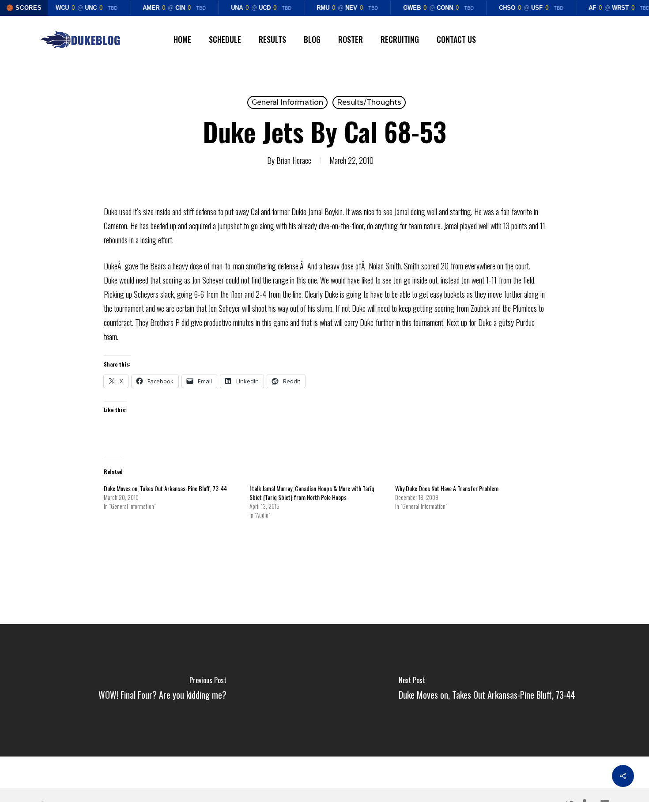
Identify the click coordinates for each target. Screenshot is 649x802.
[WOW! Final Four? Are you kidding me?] (162, 690)
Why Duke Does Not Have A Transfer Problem (446, 488)
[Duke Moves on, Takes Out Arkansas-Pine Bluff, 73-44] (486, 690)
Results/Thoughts (369, 102)
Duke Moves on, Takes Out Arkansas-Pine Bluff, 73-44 (165, 488)
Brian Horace (293, 160)
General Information (287, 102)
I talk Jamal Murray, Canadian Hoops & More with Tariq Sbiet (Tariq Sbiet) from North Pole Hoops (311, 493)
